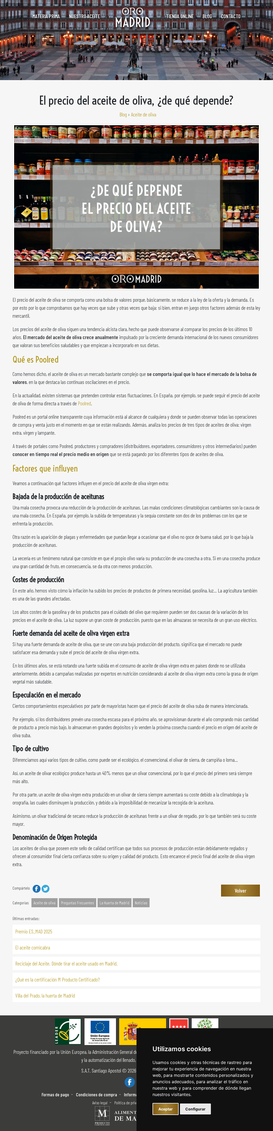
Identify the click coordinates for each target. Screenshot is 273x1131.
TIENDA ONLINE (180, 16)
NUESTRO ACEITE (84, 16)
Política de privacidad (130, 1102)
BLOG (207, 16)
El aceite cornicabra (32, 947)
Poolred (84, 403)
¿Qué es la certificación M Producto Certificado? (57, 979)
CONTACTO (230, 16)
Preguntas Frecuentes (77, 902)
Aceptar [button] (165, 1109)
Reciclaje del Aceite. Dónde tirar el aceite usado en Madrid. (66, 963)
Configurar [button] (195, 1109)
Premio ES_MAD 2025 (33, 931)
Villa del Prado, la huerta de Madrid (45, 995)
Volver (240, 890)
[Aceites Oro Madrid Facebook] (130, 1081)
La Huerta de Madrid (114, 902)
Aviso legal (99, 1102)
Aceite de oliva (44, 902)
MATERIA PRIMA (46, 16)
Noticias (141, 902)
